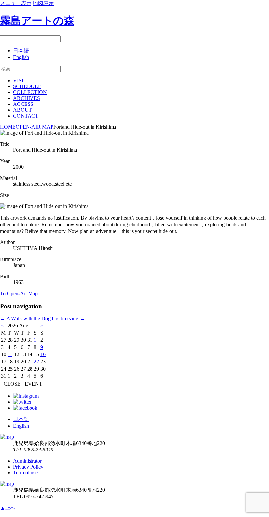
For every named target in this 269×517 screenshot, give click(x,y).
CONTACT (25, 116)
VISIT (20, 80)
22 (36, 361)
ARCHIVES (26, 98)
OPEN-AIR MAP (34, 127)
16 (43, 354)
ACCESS (23, 104)
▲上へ (8, 508)
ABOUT (22, 110)
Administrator (27, 461)
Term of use (25, 472)
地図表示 (43, 3)
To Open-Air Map (19, 293)
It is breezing (68, 318)
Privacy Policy (28, 466)
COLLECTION (30, 92)
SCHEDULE (27, 86)
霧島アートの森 (37, 21)
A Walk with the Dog (25, 318)
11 (10, 354)
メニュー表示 (15, 3)
